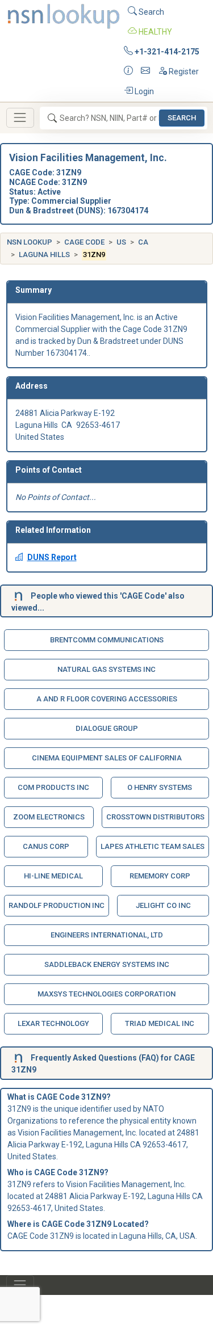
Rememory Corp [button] (160, 876)
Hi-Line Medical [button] (53, 876)
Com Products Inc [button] (53, 787)
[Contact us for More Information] (128, 72)
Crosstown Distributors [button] (155, 817)
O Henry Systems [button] (159, 787)
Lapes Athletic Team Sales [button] (152, 846)
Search (150, 11)
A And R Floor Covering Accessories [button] (106, 699)
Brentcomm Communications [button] (107, 640)
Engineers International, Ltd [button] (107, 935)
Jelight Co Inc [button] (163, 905)
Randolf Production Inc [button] (57, 905)
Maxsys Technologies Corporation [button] (106, 994)
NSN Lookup (29, 242)
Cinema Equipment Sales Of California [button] (107, 758)
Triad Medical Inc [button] (159, 1023)
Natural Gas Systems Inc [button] (106, 669)
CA (143, 242)
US (121, 242)
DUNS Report (52, 557)
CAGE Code (84, 242)
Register (183, 71)
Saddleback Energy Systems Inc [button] (106, 964)
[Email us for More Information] (145, 72)
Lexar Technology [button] (53, 1023)
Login (143, 91)
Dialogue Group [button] (107, 728)
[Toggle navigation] (20, 118)
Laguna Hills (44, 254)
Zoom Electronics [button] (49, 817)
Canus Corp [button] (46, 846)
